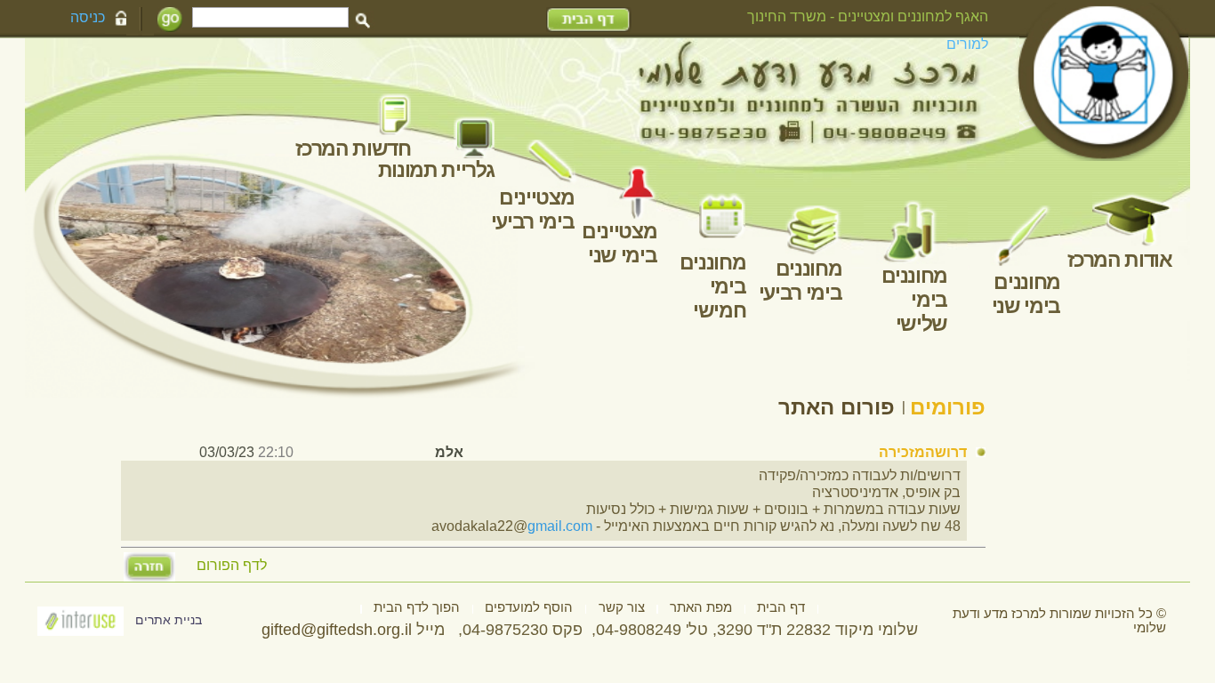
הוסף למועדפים (529, 607)
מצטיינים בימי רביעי (533, 209)
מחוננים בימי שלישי (914, 299)
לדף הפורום (232, 566)
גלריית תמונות (436, 169)
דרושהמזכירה (923, 452)
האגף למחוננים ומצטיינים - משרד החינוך (867, 16)
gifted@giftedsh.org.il (337, 630)
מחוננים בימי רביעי (800, 280)
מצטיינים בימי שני (619, 243)
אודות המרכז (1119, 259)
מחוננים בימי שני (1025, 293)
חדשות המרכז (352, 148)
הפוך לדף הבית (417, 607)
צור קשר (622, 607)
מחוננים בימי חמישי (713, 286)
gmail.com (559, 526)
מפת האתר (701, 607)
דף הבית (781, 607)
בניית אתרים (168, 620)
